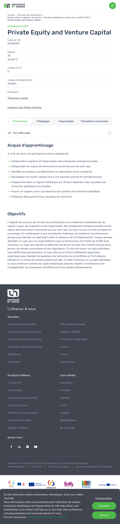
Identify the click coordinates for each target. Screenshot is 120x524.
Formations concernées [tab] (94, 121)
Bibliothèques (68, 420)
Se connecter (67, 428)
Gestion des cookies (59, 466)
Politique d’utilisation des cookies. (47, 517)
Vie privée (37, 466)
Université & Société (19, 420)
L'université (14, 382)
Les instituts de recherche (23, 397)
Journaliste (14, 362)
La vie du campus (18, 405)
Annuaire (65, 390)
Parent (64, 354)
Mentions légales (16, 466)
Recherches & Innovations (23, 413)
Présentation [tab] (20, 121)
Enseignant (14, 354)
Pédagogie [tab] (43, 121)
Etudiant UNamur (70, 332)
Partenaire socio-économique (25, 347)
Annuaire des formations (30, 15)
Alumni (64, 347)
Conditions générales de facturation (94, 466)
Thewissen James (18, 98)
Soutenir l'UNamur (18, 428)
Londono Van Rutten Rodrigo (24, 107)
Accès (63, 405)
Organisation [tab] (66, 121)
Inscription (66, 382)
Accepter (104, 506)
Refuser (104, 515)
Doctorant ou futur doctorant (24, 332)
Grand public (67, 362)
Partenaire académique (73, 339)
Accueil (11, 15)
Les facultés (15, 390)
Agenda (64, 397)
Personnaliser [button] (103, 498)
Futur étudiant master (72, 324)
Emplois (64, 413)
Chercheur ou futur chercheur (25, 339)
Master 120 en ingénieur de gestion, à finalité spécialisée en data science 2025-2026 (48, 17)
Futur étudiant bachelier (22, 324)
